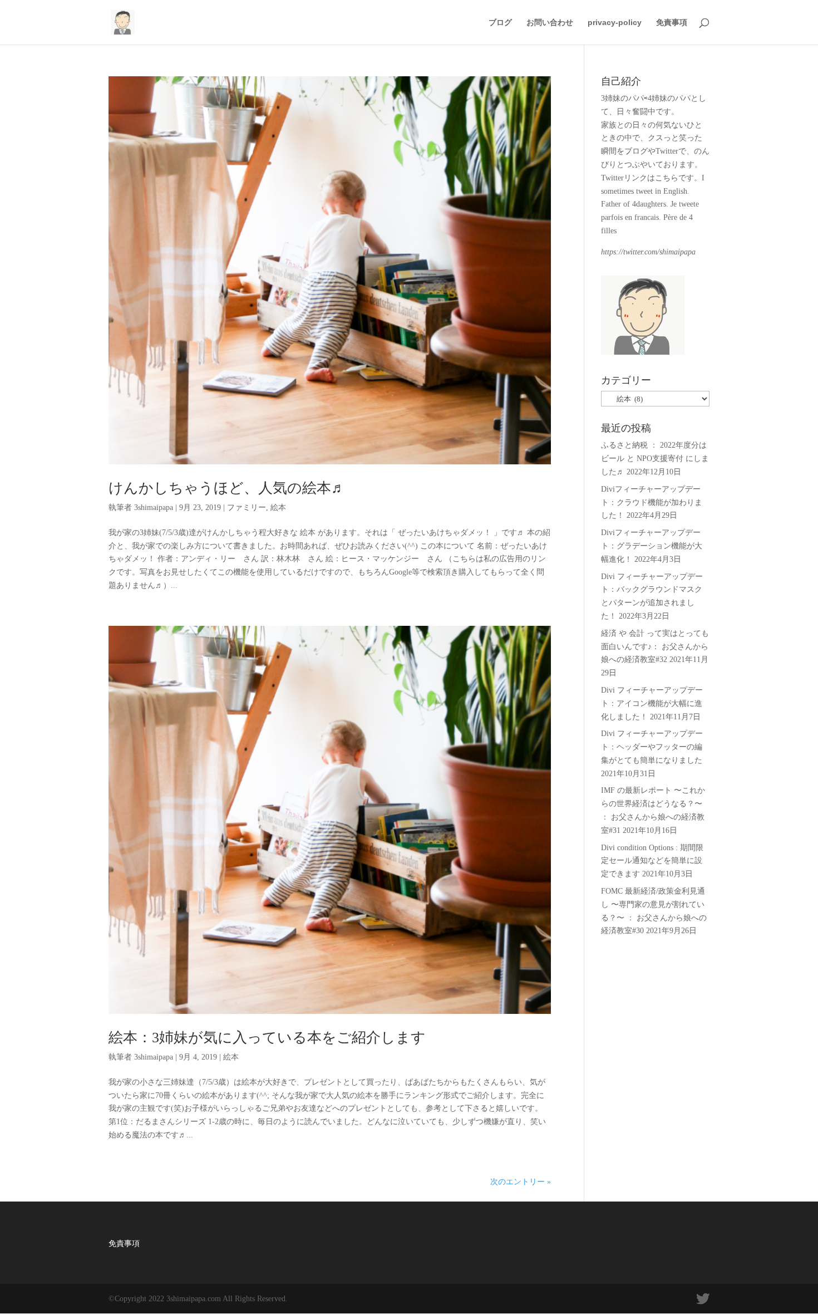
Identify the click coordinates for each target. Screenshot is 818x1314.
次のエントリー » (520, 1182)
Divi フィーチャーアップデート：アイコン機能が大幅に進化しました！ (652, 703)
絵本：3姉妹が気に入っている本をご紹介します (267, 1037)
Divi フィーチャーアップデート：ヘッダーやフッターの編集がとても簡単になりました (652, 746)
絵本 (278, 507)
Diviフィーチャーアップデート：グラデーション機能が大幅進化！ (651, 545)
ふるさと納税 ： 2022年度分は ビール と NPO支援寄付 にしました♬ (655, 458)
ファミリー (246, 507)
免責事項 (671, 22)
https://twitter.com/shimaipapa (648, 252)
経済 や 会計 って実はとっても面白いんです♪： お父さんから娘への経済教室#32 (655, 646)
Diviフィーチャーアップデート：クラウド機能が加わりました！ (651, 502)
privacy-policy (615, 22)
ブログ (500, 22)
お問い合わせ (549, 22)
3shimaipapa (153, 507)
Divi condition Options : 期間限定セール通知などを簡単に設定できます (652, 861)
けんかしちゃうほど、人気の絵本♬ (227, 488)
